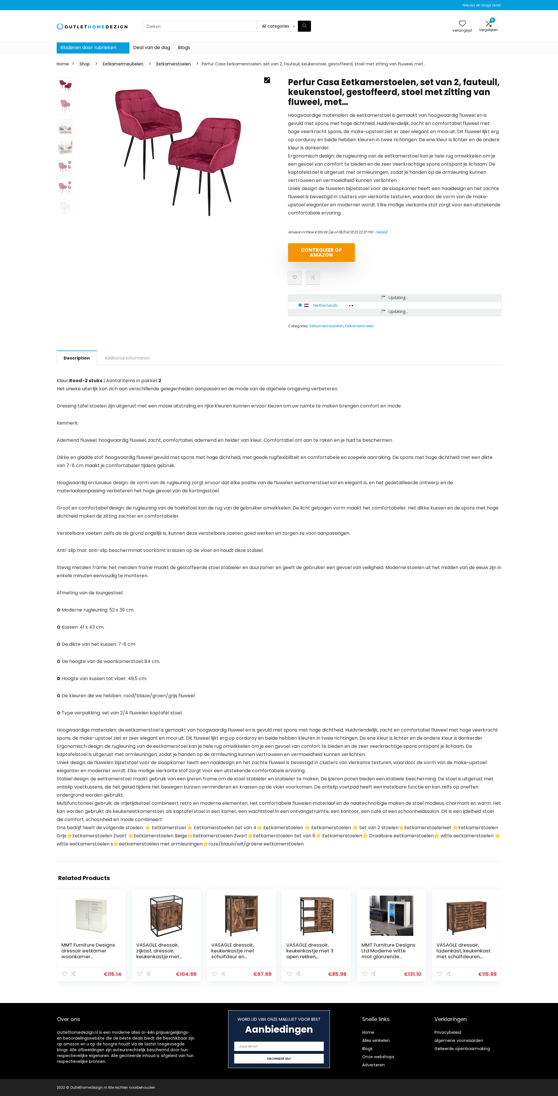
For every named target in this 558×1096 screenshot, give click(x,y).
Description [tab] (77, 358)
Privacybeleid (447, 1032)
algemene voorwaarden (458, 1040)
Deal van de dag (151, 47)
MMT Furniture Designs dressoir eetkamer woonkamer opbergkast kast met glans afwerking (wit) (88, 956)
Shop (85, 64)
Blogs (184, 47)
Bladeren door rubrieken (88, 47)
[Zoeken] (304, 26)
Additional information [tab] (127, 358)
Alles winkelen (376, 1040)
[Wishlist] (462, 24)
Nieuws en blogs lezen (482, 5)
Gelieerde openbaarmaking (462, 1049)
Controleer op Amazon (321, 252)
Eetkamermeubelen (123, 64)
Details (380, 232)
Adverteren (373, 1065)
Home (63, 64)
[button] (267, 80)
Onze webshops (378, 1057)
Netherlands (325, 305)
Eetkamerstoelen (173, 64)
